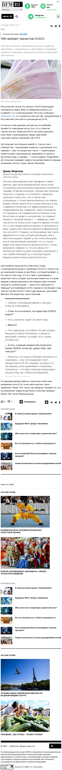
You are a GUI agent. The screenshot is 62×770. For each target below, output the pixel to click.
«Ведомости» (8, 115)
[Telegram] (55, 26)
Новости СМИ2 (7, 484)
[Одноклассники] (59, 26)
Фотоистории (8, 492)
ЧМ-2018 (23, 34)
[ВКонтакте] (51, 26)
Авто (3, 29)
